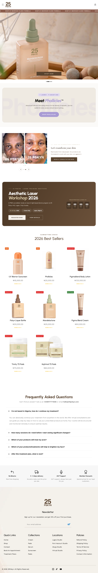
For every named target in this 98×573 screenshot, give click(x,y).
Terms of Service (83, 547)
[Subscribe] (68, 524)
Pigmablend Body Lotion (80, 276)
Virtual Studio (57, 550)
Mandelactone (49, 320)
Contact (7, 547)
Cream (30, 540)
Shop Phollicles (49, 114)
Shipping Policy (82, 543)
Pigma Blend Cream (80, 320)
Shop (6, 543)
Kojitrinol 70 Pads (49, 364)
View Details (35, 217)
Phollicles (49, 276)
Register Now (17, 217)
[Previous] (20, 169)
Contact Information (84, 554)
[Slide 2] (24, 169)
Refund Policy (82, 540)
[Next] (28, 169)
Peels (30, 554)
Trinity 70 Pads (18, 364)
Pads (30, 543)
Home (6, 540)
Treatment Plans (10, 554)
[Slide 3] (25, 169)
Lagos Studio (57, 540)
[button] (3, 5)
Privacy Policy (82, 550)
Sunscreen (32, 550)
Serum (30, 547)
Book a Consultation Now (64, 159)
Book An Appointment (12, 550)
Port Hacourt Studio (60, 543)
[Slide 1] (23, 169)
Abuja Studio (57, 547)
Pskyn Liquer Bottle (18, 320)
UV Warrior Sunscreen (18, 276)
